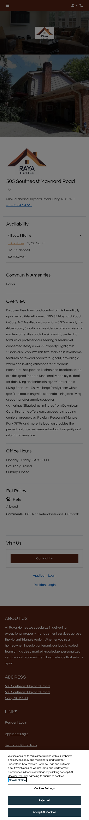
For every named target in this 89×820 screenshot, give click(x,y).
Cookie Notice (17, 780)
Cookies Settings (44, 788)
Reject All (44, 800)
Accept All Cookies (44, 812)
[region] (44, 785)
